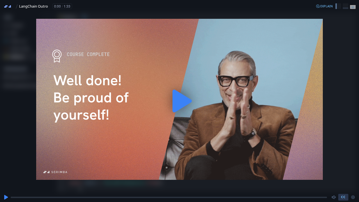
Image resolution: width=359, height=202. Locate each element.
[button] (324, 6)
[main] (179, 101)
